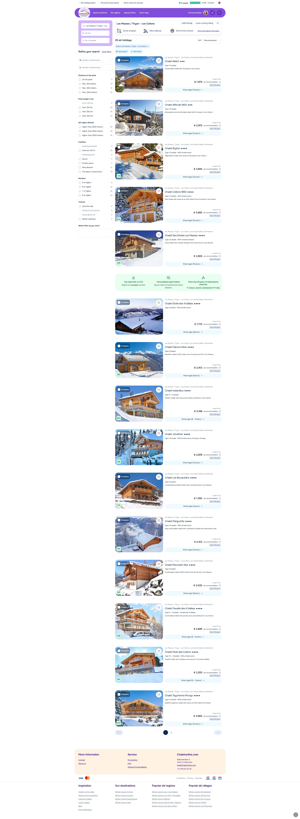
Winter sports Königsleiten (200, 792)
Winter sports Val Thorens (199, 799)
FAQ (129, 763)
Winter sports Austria (124, 795)
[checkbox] (123, 60)
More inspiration (85, 809)
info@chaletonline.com (186, 765)
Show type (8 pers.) (191, 332)
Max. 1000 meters (97, 92)
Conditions (180, 778)
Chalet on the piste (86, 792)
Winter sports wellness (88, 795)
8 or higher (97, 187)
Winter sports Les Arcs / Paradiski (166, 795)
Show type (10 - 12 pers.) (191, 680)
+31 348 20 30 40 (184, 769)
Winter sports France (124, 792)
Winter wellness (97, 219)
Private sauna (97, 163)
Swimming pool (97, 155)
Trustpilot (134, 285)
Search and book (100, 13)
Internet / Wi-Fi (97, 150)
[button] (168, 27)
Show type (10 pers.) (192, 90)
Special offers (130, 13)
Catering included (97, 146)
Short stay (144, 13)
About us (82, 763)
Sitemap (198, 778)
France (192, 287)
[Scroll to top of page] (295, 814)
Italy (218, 287)
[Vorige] (117, 74)
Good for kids (97, 206)
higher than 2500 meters (97, 131)
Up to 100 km (97, 103)
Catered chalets (85, 799)
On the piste (97, 79)
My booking (132, 760)
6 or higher (97, 195)
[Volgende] (160, 74)
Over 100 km (97, 107)
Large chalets (84, 802)
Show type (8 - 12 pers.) (192, 419)
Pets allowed (97, 167)
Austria (198, 287)
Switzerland (207, 287)
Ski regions (115, 13)
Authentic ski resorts (97, 210)
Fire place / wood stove (97, 172)
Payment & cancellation (137, 767)
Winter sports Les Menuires (200, 806)
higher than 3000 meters (97, 135)
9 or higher (97, 182)
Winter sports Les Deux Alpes (164, 806)
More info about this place (208, 31)
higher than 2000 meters (97, 127)
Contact (81, 760)
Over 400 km (97, 116)
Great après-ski (97, 215)
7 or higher (97, 191)
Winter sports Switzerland (126, 799)
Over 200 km (97, 111)
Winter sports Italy (123, 802)
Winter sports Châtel (197, 802)
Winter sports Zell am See (199, 795)
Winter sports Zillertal (161, 799)
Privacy (190, 778)
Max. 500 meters (97, 88)
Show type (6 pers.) (191, 506)
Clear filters (106, 52)
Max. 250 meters (97, 84)
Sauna (97, 159)
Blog (80, 806)
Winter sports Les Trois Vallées (165, 792)
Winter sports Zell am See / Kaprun (166, 802)
